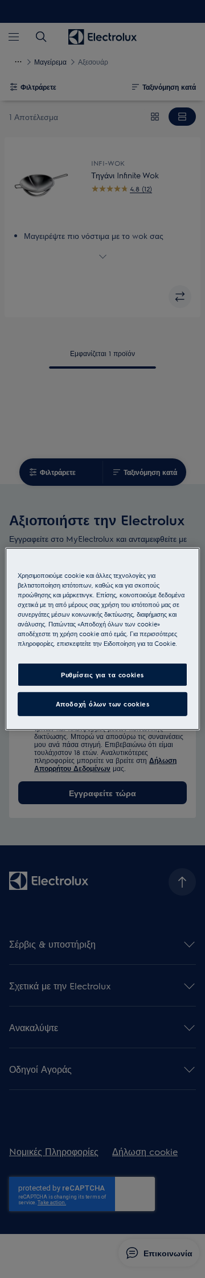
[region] (102, 639)
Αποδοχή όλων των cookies (103, 704)
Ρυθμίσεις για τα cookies (102, 674)
